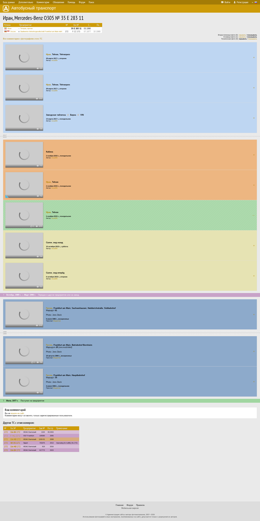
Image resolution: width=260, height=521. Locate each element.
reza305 (54, 60)
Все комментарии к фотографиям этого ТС (22, 39)
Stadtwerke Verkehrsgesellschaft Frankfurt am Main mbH (41, 31)
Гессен (13, 31)
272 (6, 432)
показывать (252, 39)
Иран (9, 28)
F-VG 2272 (15, 435)
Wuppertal (56, 321)
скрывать (242, 35)
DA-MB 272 (16, 439)
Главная (120, 505)
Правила (140, 505)
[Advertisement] (130, 478)
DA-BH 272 (15, 432)
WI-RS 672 (15, 442)
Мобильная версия (130, 508)
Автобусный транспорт (33, 8)
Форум (130, 505)
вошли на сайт (17, 413)
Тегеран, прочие (26, 28)
